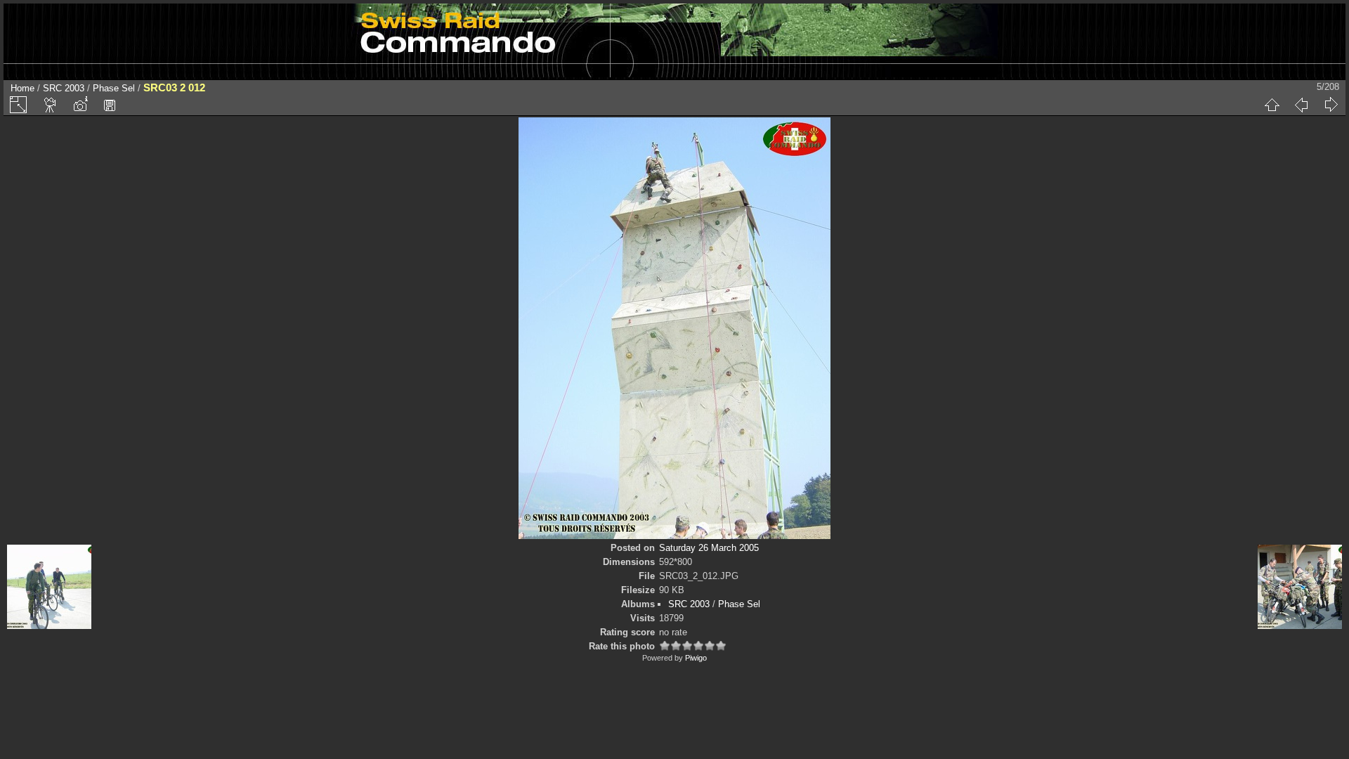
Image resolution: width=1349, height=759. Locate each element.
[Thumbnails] (1271, 105)
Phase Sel (114, 88)
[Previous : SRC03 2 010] (1301, 105)
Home (22, 88)
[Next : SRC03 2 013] (1330, 105)
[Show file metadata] (80, 105)
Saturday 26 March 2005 (709, 548)
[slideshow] (50, 105)
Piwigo (696, 658)
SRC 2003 (63, 88)
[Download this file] (109, 105)
